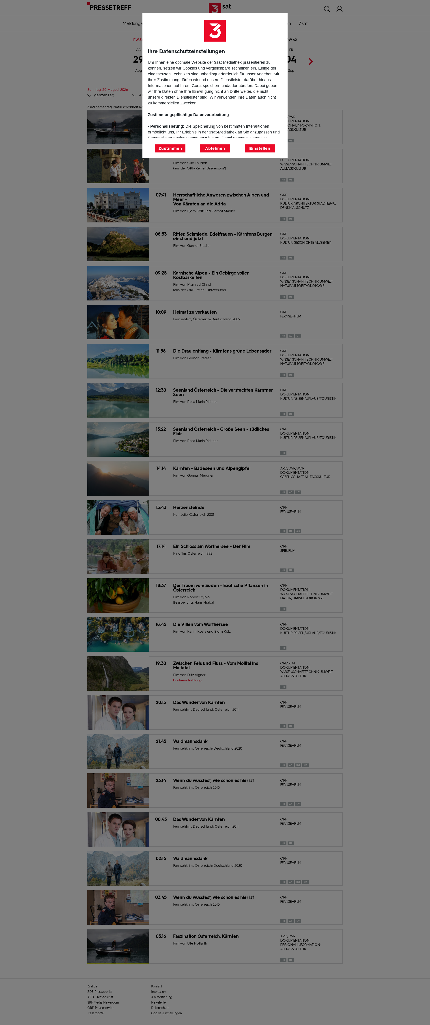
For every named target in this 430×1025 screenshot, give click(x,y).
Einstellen (259, 148)
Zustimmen (170, 148)
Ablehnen (215, 148)
